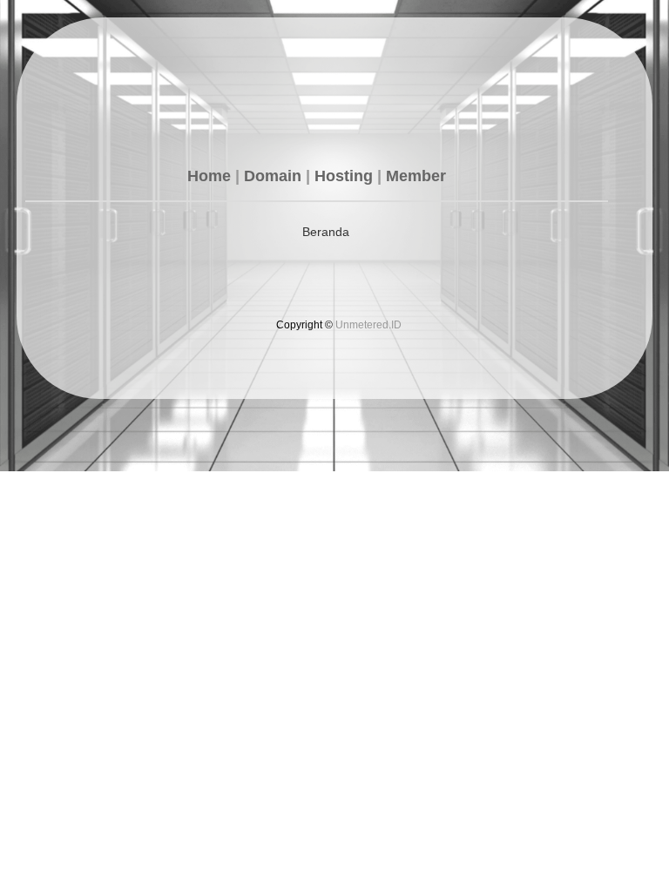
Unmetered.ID (368, 325)
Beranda (325, 232)
